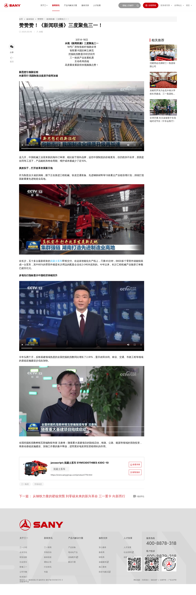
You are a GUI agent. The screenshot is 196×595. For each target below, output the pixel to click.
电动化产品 (73, 552)
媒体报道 (30, 19)
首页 (21, 19)
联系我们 (145, 580)
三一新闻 (47, 547)
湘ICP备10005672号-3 (54, 580)
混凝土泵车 (56, 261)
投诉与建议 (103, 572)
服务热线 (150, 538)
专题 (46, 572)
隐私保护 (154, 580)
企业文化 (23, 552)
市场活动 (47, 552)
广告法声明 (172, 580)
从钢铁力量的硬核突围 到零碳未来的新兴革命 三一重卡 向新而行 (79, 496)
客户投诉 (150, 551)
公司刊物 (23, 572)
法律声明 (163, 580)
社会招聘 (127, 552)
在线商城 (152, 5)
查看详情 (136, 464)
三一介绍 (23, 547)
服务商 (101, 552)
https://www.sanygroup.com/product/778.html (71, 475)
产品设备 (72, 547)
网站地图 (137, 580)
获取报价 (136, 472)
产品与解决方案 (70, 5)
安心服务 (102, 547)
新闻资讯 (56, 5)
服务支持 (85, 5)
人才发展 (97, 5)
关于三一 (44, 5)
